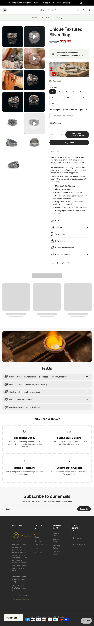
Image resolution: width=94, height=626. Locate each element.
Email (8, 509)
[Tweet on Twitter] (62, 263)
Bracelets (38, 541)
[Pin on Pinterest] (68, 263)
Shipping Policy (56, 547)
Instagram (81, 545)
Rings (37, 537)
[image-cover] (34, 37)
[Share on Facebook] (57, 263)
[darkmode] (89, 10)
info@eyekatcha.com (20, 599)
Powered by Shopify (56, 617)
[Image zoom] (12, 36)
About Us (38, 552)
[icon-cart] (84, 10)
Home (34, 17)
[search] (78, 10)
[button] (77, 134)
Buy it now (69, 142)
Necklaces (39, 545)
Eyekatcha (42, 617)
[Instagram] (74, 545)
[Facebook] (74, 538)
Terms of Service (56, 553)
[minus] (52, 134)
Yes (53, 127)
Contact (38, 549)
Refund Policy (56, 540)
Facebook (81, 538)
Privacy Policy (56, 534)
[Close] (20, 618)
